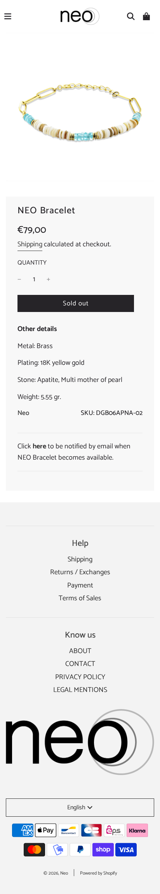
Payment (80, 585)
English (76, 807)
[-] (19, 279)
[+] (48, 279)
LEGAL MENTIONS (80, 690)
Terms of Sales (80, 598)
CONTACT (80, 664)
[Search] (131, 16)
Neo (23, 413)
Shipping (29, 244)
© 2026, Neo (55, 873)
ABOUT (80, 651)
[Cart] (146, 16)
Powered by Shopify (98, 873)
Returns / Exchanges (80, 572)
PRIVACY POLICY (80, 677)
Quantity (32, 263)
